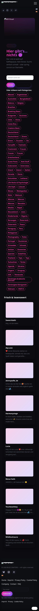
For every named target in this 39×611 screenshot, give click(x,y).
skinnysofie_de (12, 380)
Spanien (11, 254)
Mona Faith (10, 479)
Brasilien (11, 107)
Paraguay (12, 228)
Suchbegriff (11, 73)
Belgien (20, 103)
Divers (24, 136)
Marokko (21, 203)
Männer (11, 199)
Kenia (20, 174)
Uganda (11, 266)
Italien (27, 170)
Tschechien (12, 262)
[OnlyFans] (15, 10)
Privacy (10, 602)
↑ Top (34, 608)
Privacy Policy (20, 580)
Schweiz (23, 245)
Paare (22, 224)
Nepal (19, 207)
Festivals (22, 145)
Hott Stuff (25, 161)
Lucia (8, 446)
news (23, 212)
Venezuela (18, 274)
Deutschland (13, 132)
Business (23, 115)
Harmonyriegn (12, 413)
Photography (13, 237)
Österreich (24, 220)
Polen (24, 237)
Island (18, 170)
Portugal (11, 241)
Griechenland (13, 157)
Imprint (11, 580)
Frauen (23, 149)
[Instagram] (7, 10)
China (17, 120)
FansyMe (11, 145)
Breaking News (14, 111)
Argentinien (22, 94)
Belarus (11, 103)
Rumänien (22, 241)
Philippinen (12, 233)
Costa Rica (12, 124)
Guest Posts (13, 161)
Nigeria (24, 216)
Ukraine (21, 266)
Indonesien (12, 166)
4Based (11, 94)
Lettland (23, 178)
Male (10, 195)
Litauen (22, 187)
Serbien (11, 249)
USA (9, 274)
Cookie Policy (32, 580)
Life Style (11, 187)
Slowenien (21, 249)
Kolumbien (12, 178)
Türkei (22, 262)
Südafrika (22, 254)
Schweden (12, 245)
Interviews (24, 166)
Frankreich (12, 149)
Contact (13, 584)
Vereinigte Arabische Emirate (16, 280)
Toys (27, 258)
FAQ (19, 584)
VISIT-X (21, 289)
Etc (27, 141)
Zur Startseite (23, 85)
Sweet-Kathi (11, 320)
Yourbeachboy (12, 507)
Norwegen (12, 220)
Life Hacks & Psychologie (18, 182)
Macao (10, 191)
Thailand (11, 258)
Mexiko (11, 207)
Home (4, 580)
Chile (10, 120)
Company (5, 584)
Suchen (10, 85)
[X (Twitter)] (11, 10)
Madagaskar (22, 191)
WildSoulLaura (12, 537)
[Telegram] (3, 10)
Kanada (11, 174)
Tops (20, 258)
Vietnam (11, 289)
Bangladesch (25, 99)
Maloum (18, 195)
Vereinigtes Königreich (17, 285)
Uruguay (21, 270)
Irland (10, 170)
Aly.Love (9, 348)
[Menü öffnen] (35, 3)
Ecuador (19, 141)
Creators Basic (14, 128)
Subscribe (7, 594)
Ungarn (11, 270)
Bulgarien (12, 115)
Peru (21, 228)
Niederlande (13, 216)
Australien (12, 99)
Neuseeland (13, 212)
